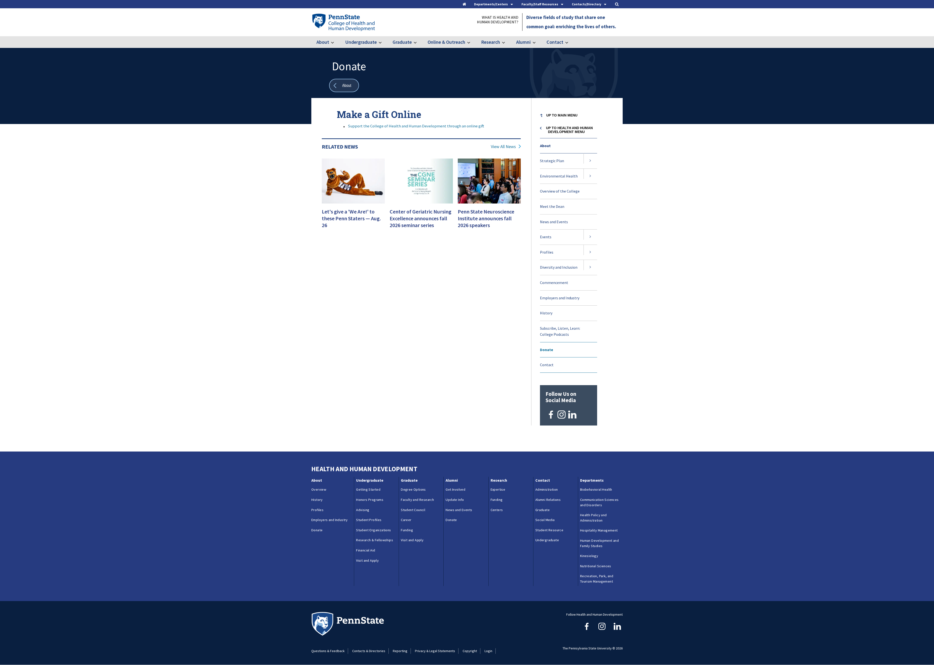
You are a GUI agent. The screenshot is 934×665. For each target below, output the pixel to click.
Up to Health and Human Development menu (569, 130)
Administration (546, 489)
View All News (503, 146)
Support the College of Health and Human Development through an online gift (416, 126)
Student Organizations (373, 530)
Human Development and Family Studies (599, 543)
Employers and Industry (559, 297)
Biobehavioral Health (596, 489)
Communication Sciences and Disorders (599, 502)
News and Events (554, 221)
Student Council (413, 510)
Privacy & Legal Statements (435, 651)
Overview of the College (560, 191)
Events (545, 236)
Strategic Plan (552, 160)
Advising (362, 510)
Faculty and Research (417, 499)
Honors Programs (369, 499)
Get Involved (455, 489)
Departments (592, 480)
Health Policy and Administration (593, 518)
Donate (546, 349)
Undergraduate (361, 42)
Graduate (402, 42)
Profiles (546, 252)
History (546, 312)
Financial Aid (365, 550)
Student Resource (549, 530)
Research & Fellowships (374, 540)
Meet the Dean (552, 206)
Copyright (470, 651)
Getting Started (368, 489)
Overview (318, 489)
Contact (555, 42)
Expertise (498, 489)
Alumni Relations (548, 499)
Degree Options (413, 489)
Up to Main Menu (561, 115)
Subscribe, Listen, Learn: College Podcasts (560, 331)
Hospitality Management (599, 530)
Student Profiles (368, 520)
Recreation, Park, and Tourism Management (596, 579)
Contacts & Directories (368, 651)
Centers (497, 510)
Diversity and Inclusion (558, 267)
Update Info (455, 499)
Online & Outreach (446, 42)
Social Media (545, 520)
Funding (407, 530)
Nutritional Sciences (595, 566)
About (322, 42)
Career (406, 520)
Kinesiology (589, 556)
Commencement (554, 282)
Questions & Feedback (328, 651)
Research (490, 42)
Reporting (400, 651)
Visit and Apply (367, 560)
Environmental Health (559, 176)
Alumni (523, 42)
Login (488, 651)
